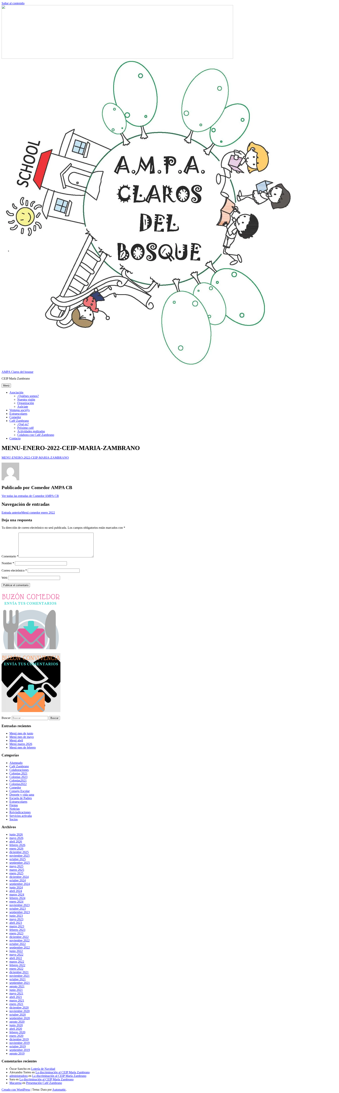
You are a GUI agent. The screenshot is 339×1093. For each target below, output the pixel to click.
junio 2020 (16, 1025)
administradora (18, 1075)
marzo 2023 (16, 926)
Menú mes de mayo (21, 737)
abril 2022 (15, 958)
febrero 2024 (17, 898)
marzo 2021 (16, 1000)
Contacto (15, 438)
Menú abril (16, 740)
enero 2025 (16, 873)
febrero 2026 (17, 845)
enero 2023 (16, 933)
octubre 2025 (17, 859)
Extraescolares (18, 413)
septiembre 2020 (19, 1018)
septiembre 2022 (19, 947)
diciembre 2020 (19, 1007)
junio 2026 (16, 834)
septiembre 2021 (19, 982)
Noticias (14, 808)
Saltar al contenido (13, 3)
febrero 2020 (17, 1032)
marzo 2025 (16, 869)
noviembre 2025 (19, 855)
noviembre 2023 (19, 905)
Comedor (15, 417)
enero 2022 (16, 968)
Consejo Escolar (19, 791)
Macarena (15, 1083)
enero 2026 (16, 848)
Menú (6, 385)
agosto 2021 (17, 986)
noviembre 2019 (19, 1043)
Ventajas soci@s (19, 410)
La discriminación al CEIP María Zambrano (63, 1072)
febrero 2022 (17, 965)
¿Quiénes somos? (28, 396)
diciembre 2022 (19, 937)
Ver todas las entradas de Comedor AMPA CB (30, 496)
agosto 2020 (17, 1021)
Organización (25, 403)
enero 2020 (16, 1035)
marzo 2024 (16, 894)
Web (4, 577)
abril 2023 (15, 922)
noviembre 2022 (19, 940)
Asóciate (22, 406)
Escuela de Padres (20, 798)
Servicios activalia (20, 815)
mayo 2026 (16, 838)
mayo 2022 (16, 954)
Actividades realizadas (31, 431)
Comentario (10, 556)
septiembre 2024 (19, 884)
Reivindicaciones (20, 812)
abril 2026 (15, 841)
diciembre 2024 (19, 876)
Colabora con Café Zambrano (35, 434)
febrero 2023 (17, 929)
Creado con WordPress (16, 1089)
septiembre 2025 (19, 862)
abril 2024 (15, 891)
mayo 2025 (16, 866)
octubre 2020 (17, 1014)
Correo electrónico (14, 570)
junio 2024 (16, 887)
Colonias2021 (18, 780)
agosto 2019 (17, 1053)
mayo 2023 (16, 919)
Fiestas (13, 805)
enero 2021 (16, 1004)
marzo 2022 (16, 961)
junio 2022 (16, 951)
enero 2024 (16, 901)
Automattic (59, 1089)
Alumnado (16, 762)
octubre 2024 (17, 880)
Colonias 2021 (18, 773)
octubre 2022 (17, 944)
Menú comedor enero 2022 (28, 512)
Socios (13, 819)
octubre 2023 (17, 908)
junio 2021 (16, 990)
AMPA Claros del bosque (17, 371)
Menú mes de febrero (22, 747)
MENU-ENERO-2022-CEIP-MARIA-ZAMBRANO (35, 457)
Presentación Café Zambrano (44, 1083)
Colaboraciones (19, 770)
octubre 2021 (17, 979)
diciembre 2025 (19, 852)
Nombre (8, 563)
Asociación (16, 392)
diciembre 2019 (19, 1039)
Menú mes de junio (21, 733)
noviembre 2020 (19, 1011)
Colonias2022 (18, 784)
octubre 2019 (17, 1046)
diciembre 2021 (19, 972)
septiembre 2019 (19, 1050)
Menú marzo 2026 (20, 744)
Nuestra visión (26, 399)
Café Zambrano (19, 420)
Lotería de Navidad (43, 1068)
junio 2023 (16, 915)
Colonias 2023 (18, 777)
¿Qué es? (23, 424)
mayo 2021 (16, 993)
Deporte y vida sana (21, 794)
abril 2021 (15, 997)
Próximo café (25, 427)
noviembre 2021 (19, 975)
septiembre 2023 (19, 912)
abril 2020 (15, 1028)
